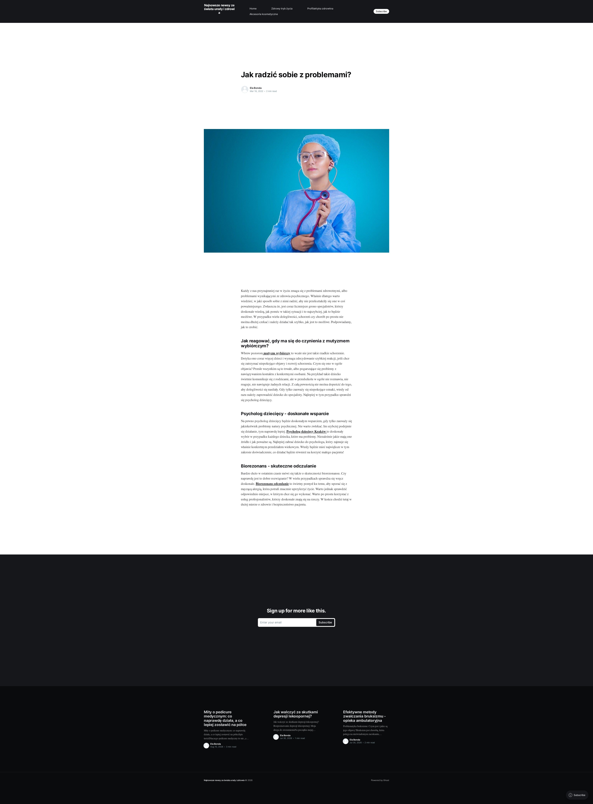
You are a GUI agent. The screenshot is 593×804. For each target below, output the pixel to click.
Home (253, 8)
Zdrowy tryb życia (281, 8)
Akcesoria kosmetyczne (264, 14)
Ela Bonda (256, 87)
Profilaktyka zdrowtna (320, 8)
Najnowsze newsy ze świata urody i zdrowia (219, 9)
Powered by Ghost (380, 780)
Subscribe (381, 11)
